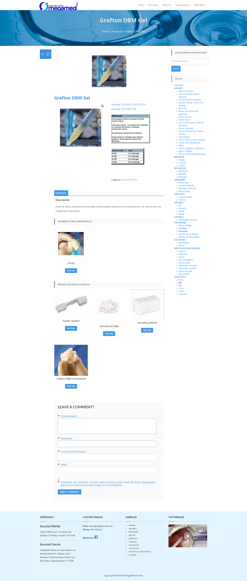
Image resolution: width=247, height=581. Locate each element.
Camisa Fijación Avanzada (190, 100)
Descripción (60, 193)
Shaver (182, 257)
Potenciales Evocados (188, 266)
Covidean (183, 229)
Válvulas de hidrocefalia (189, 237)
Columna (182, 163)
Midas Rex (183, 231)
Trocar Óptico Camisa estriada (192, 140)
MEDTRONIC (180, 223)
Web (64, 464)
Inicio (141, 5)
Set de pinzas (184, 263)
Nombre (111, 438)
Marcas (167, 5)
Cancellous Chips (109, 326)
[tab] (60, 193)
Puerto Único (184, 120)
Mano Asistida (185, 117)
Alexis (181, 146)
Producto (117, 31)
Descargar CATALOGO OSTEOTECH (128, 104)
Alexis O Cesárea (186, 91)
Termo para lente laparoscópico (192, 154)
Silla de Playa (184, 274)
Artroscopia (184, 183)
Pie (180, 206)
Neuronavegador (186, 260)
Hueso (181, 291)
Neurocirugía (184, 191)
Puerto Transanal (186, 128)
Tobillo (181, 214)
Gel (123, 180)
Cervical (182, 200)
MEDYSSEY (179, 194)
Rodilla (181, 211)
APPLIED (178, 88)
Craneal (182, 166)
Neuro (181, 246)
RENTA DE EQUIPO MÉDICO (187, 249)
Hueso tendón (71, 321)
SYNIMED (178, 86)
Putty (71, 263)
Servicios (153, 5)
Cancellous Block (147, 322)
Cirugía (182, 160)
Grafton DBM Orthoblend (71, 378)
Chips (181, 289)
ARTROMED (180, 180)
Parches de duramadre (188, 234)
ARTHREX (178, 203)
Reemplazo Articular (187, 189)
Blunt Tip (183, 108)
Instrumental (184, 137)
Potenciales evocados (188, 220)
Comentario (111, 416)
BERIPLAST (184, 171)
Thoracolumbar (185, 197)
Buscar (176, 69)
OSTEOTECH (131, 180)
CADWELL (179, 217)
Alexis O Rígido (185, 151)
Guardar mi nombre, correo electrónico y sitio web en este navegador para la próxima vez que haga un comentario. (108, 484)
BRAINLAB (179, 157)
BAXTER (182, 174)
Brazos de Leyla (185, 271)
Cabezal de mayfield (187, 269)
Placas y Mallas (185, 226)
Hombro (182, 209)
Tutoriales (199, 5)
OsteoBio (183, 177)
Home (105, 31)
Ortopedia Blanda (186, 186)
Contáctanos (183, 5)
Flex (180, 286)
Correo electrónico (111, 451)
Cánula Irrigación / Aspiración (191, 149)
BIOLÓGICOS (180, 169)
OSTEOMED (179, 240)
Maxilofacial (184, 243)
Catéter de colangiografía (189, 143)
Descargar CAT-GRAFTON (123, 109)
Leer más (71, 271)
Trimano (182, 251)
